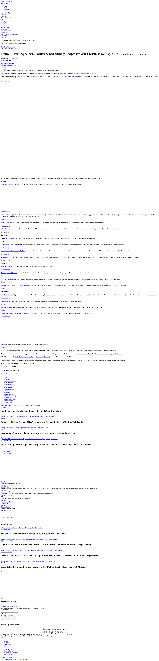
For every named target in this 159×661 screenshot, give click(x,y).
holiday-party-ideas (10, 399)
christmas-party (8, 387)
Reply (5, 485)
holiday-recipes (8, 400)
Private (11, 615)
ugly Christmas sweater (51, 215)
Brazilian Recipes (6, 440)
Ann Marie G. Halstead (7, 492)
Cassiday (3, 482)
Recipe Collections (11, 58)
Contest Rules (8, 654)
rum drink (45, 344)
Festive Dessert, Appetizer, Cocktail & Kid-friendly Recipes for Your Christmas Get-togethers (28, 636)
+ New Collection (5, 617)
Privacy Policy (8, 651)
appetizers (147, 76)
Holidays (3, 418)
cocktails (6, 391)
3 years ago (11, 510)
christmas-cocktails (9, 382)
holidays (24, 285)
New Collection (40, 608)
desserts (155, 76)
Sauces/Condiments (6, 552)
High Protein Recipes (7, 541)
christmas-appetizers (10, 381)
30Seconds (40, 178)
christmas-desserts (9, 384)
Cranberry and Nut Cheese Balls (11, 244)
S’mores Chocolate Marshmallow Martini (14, 313)
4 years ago (12, 485)
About (6, 641)
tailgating (30, 285)
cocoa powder (152, 295)
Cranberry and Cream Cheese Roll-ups (13, 251)
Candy (3, 429)
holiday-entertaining (10, 396)
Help (5, 647)
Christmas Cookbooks (6, 366)
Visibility (3, 613)
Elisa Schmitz (5, 487)
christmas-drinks (9, 386)
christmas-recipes (9, 389)
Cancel (13, 619)
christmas (7, 379)
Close (13, 617)
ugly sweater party (39, 76)
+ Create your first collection (9, 606)
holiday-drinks (8, 394)
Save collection (5, 619)
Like (2, 485)
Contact (6, 642)
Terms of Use (8, 649)
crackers (121, 244)
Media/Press (8, 644)
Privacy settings (22, 659)
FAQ (5, 646)
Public (5, 615)
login (6, 517)
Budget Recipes (5, 529)
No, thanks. (11, 47)
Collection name (5, 609)
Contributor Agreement (11, 652)
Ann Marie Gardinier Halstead (35, 488)
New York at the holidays (68, 76)
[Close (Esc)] (1, 519)
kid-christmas (8, 402)
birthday (39, 285)
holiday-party (8, 397)
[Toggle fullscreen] (3, 519)
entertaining (7, 392)
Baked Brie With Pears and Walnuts (12, 257)
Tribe (2, 497)
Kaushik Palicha (5, 507)
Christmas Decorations (7, 373)
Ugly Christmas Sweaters (7, 370)
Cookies (3, 407)
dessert (88, 295)
